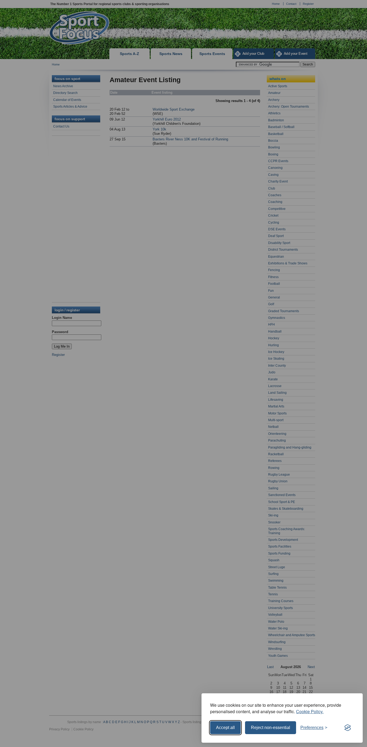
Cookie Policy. (309, 711)
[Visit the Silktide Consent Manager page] (347, 727)
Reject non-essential (270, 727)
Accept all (225, 727)
